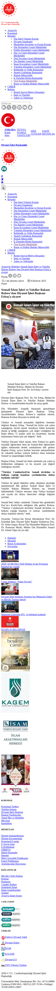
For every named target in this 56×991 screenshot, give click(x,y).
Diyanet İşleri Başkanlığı (14, 145)
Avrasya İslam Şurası (11, 895)
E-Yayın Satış (8, 844)
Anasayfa (12, 30)
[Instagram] (2, 173)
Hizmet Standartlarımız (12, 835)
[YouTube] (2, 182)
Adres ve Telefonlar (23, 97)
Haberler (15, 266)
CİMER (11, 86)
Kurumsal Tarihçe (10, 806)
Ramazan (5, 881)
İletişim (11, 89)
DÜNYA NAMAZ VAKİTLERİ (23, 132)
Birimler (11, 36)
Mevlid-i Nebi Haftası (12, 876)
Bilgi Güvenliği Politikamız (14, 858)
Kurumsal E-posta (10, 841)
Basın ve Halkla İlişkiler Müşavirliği (31, 83)
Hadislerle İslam (9, 887)
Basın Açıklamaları (16, 543)
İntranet (5, 855)
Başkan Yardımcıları (11, 815)
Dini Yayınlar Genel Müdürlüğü (29, 58)
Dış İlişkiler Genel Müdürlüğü (28, 61)
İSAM (8, 948)
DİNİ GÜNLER (36, 132)
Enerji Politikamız (10, 861)
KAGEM (9, 954)
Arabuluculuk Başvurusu (13, 863)
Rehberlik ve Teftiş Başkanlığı (28, 69)
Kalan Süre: (10, 132)
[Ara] (3, 188)
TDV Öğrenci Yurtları (16, 965)
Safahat (5, 893)
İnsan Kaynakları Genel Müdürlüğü (31, 64)
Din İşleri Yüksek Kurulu (26, 38)
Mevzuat (5, 820)
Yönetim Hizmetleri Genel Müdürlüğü (32, 67)
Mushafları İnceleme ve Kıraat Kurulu (32, 44)
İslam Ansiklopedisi (11, 890)
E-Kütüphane (7, 847)
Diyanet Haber (12, 942)
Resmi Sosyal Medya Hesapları (29, 92)
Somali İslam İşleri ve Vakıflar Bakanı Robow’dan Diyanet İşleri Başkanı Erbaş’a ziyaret (26, 269)
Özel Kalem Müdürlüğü (25, 81)
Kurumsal (12, 33)
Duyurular (12, 546)
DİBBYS (6, 849)
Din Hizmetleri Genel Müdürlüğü (30, 47)
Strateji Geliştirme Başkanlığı (28, 72)
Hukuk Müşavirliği (23, 75)
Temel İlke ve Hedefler (12, 817)
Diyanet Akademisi (23, 41)
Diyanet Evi (11, 959)
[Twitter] (2, 179)
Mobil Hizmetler (9, 852)
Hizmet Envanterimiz (11, 838)
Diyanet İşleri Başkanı (12, 812)
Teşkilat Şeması (8, 809)
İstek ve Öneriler (22, 95)
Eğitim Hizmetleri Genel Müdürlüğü (31, 50)
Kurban (5, 878)
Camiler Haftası (9, 884)
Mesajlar (11, 540)
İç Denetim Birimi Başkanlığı (28, 78)
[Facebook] (2, 176)
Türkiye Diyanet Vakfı (16, 937)
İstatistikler (6, 823)
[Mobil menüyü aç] (2, 139)
